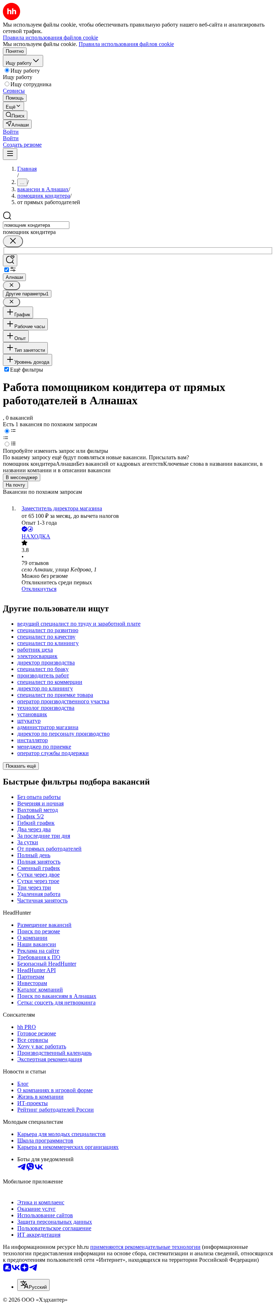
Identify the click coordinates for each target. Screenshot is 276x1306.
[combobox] (36, 225)
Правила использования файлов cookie (126, 44)
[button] (11, 132)
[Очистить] (13, 241)
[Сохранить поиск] (10, 260)
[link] (15, 115)
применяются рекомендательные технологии (145, 1247)
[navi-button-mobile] (10, 154)
